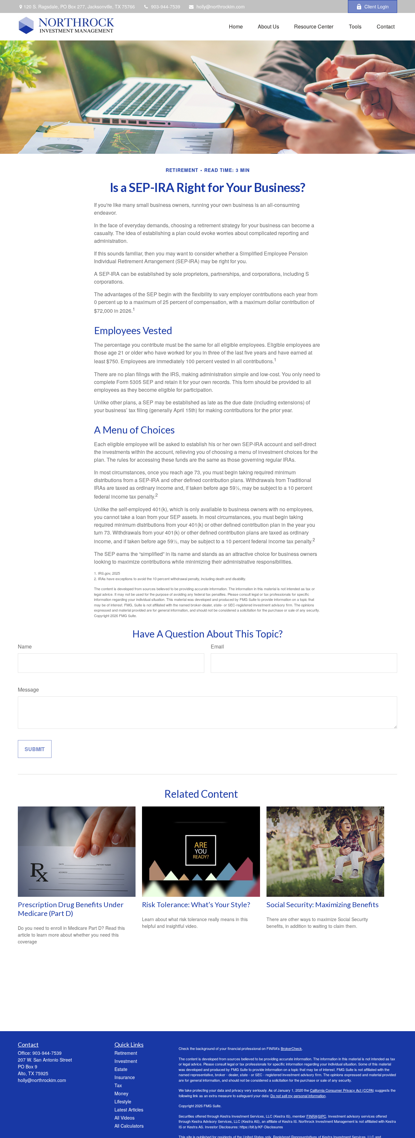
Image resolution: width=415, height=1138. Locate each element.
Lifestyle (122, 1101)
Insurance (124, 1077)
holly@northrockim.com (220, 6)
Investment (125, 1061)
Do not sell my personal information (298, 1095)
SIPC (322, 1116)
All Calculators (129, 1125)
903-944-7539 (165, 6)
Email (217, 646)
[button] (235, 25)
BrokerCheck (291, 1048)
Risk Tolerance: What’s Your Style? (196, 904)
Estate (120, 1069)
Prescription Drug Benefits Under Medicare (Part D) (71, 909)
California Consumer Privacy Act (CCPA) (342, 1090)
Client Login (376, 6)
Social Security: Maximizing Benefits (323, 904)
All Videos (124, 1117)
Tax (118, 1085)
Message (28, 689)
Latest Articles (128, 1109)
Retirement (125, 1053)
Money (121, 1093)
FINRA (311, 1116)
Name (25, 646)
